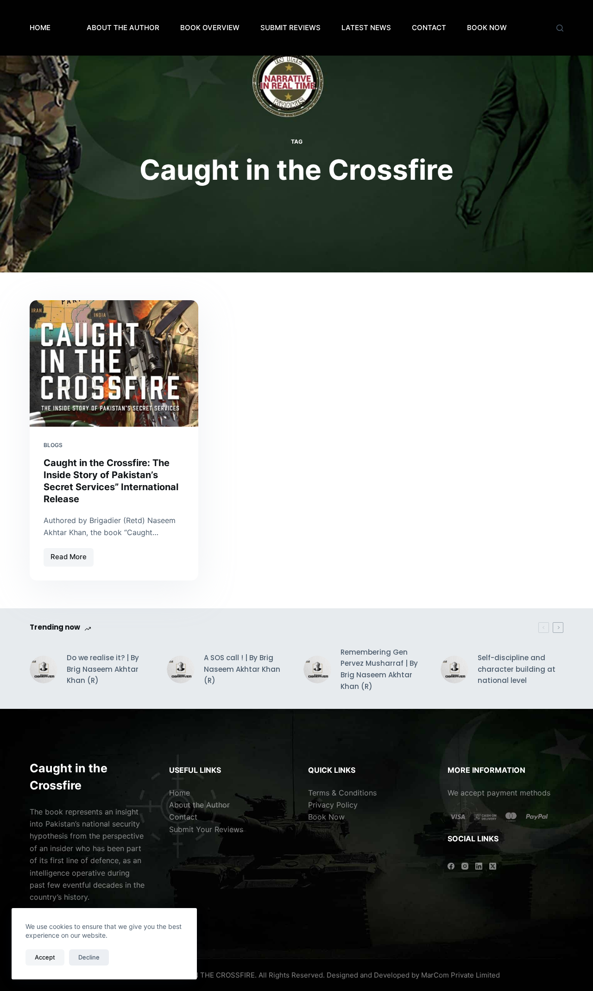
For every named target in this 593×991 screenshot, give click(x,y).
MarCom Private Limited (460, 975)
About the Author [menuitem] (123, 27)
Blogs (53, 445)
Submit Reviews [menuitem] (290, 27)
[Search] (559, 28)
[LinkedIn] (478, 866)
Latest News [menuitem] (366, 27)
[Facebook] (451, 866)
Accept (45, 957)
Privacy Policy (333, 804)
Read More (72, 555)
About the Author (199, 804)
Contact (184, 816)
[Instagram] (464, 866)
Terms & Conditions (342, 792)
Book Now (326, 816)
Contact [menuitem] (429, 27)
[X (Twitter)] (492, 866)
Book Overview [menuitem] (210, 27)
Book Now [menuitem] (487, 27)
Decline (89, 957)
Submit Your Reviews (206, 829)
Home (40, 27)
